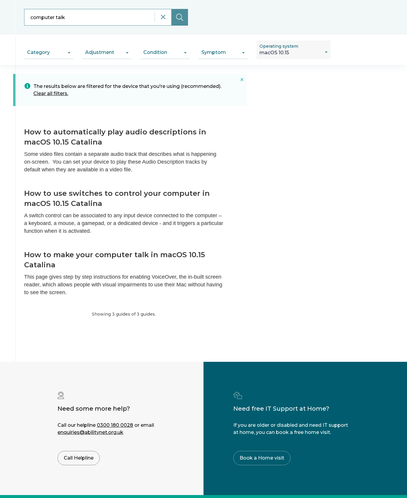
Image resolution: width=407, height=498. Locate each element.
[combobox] (106, 17)
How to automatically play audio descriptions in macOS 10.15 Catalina (115, 137)
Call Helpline (79, 458)
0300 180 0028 (115, 425)
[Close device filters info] (241, 79)
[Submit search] (179, 17)
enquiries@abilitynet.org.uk (90, 432)
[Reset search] (163, 17)
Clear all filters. (50, 93)
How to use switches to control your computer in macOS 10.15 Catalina (117, 198)
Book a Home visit (262, 458)
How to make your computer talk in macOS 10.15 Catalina (114, 259)
